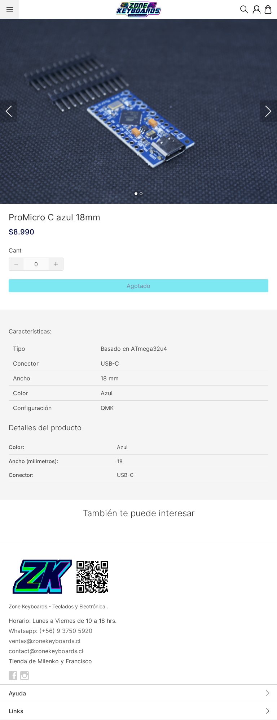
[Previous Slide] (8, 111)
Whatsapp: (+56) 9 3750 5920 (50, 630)
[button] (138, 111)
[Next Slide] (268, 111)
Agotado (138, 285)
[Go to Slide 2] (141, 193)
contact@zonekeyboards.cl (46, 651)
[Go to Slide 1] (136, 193)
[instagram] (24, 675)
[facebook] (13, 675)
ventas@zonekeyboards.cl (44, 640)
